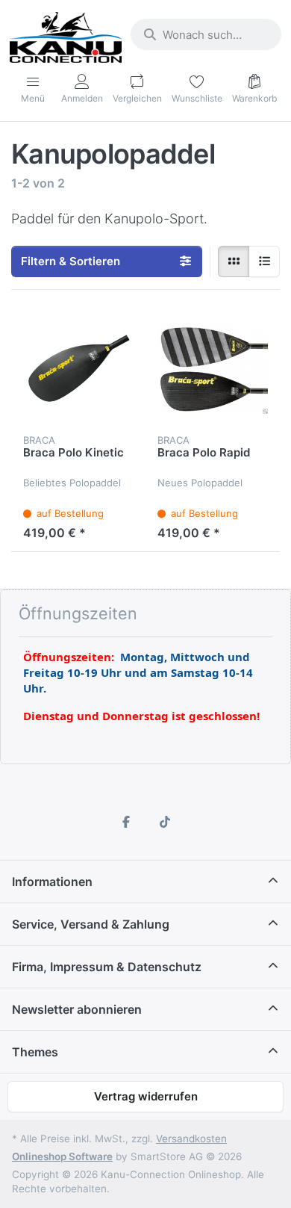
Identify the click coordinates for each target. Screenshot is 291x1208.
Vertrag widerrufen (146, 1096)
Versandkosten (191, 1138)
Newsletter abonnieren (77, 1009)
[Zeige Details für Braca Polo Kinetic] (78, 369)
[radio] (233, 261)
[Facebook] (126, 821)
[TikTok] (164, 821)
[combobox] (206, 34)
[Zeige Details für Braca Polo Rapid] (212, 369)
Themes (35, 1051)
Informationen (52, 881)
